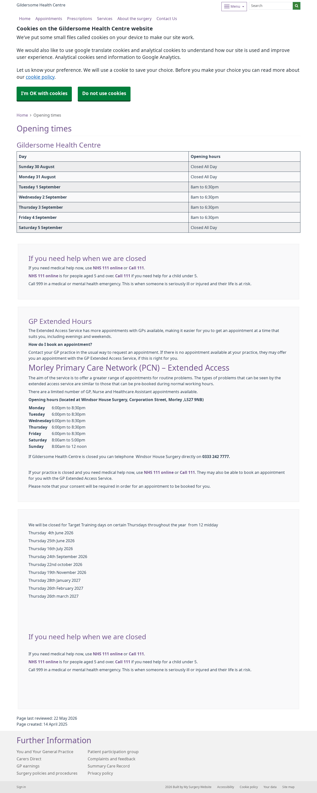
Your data (270, 787)
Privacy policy (100, 773)
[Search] (296, 6)
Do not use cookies (104, 93)
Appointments (48, 19)
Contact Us (167, 19)
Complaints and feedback (111, 759)
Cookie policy (249, 787)
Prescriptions (79, 19)
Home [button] (24, 19)
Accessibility (225, 787)
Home (22, 115)
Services (104, 19)
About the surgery (134, 19)
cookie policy (40, 77)
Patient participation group (113, 752)
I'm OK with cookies (44, 93)
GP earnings (28, 766)
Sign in (21, 787)
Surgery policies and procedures (47, 773)
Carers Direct (29, 759)
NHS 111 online (108, 268)
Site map (288, 787)
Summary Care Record (109, 766)
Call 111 (136, 268)
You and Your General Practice (45, 752)
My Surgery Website (197, 787)
